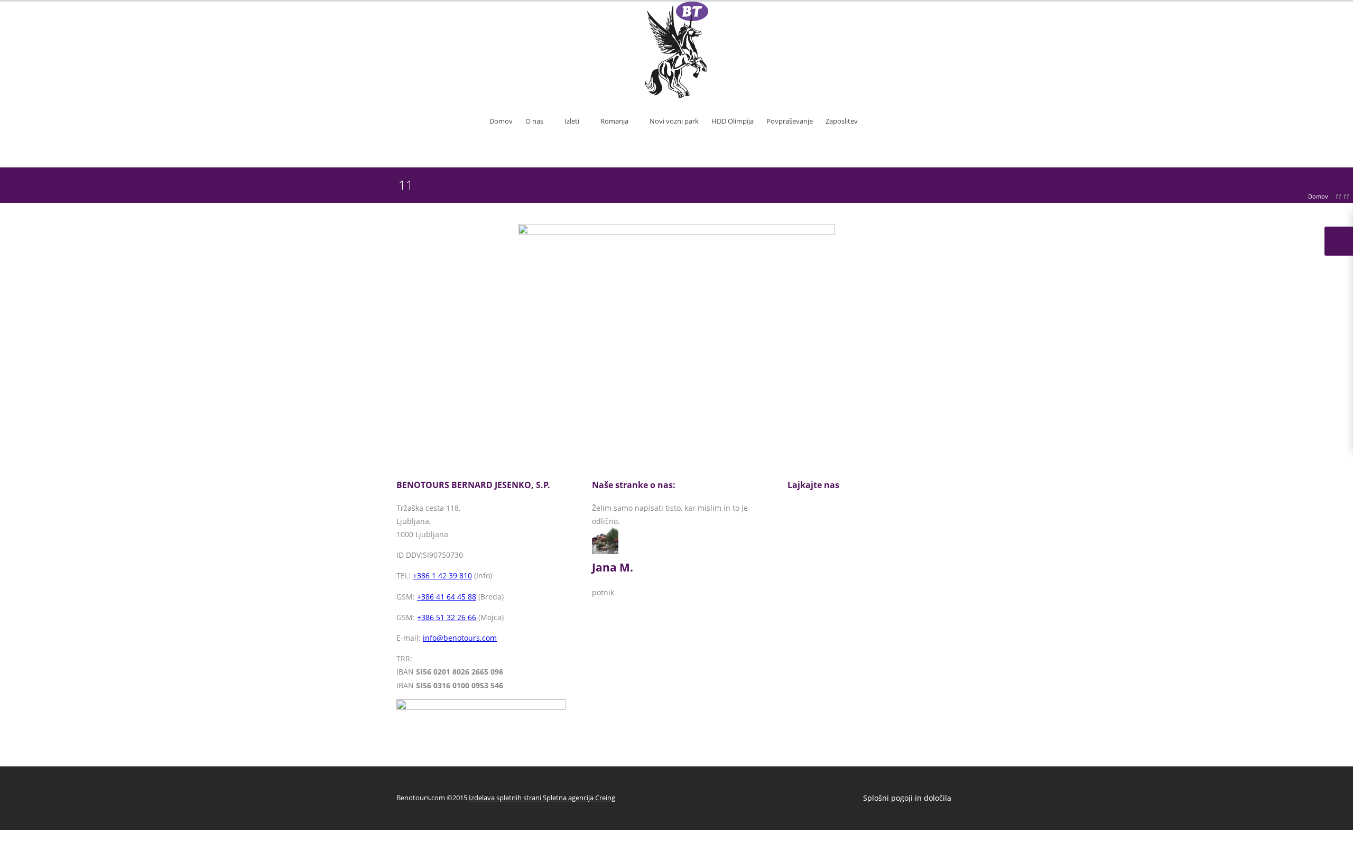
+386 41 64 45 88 (446, 597)
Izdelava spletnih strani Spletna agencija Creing (542, 797)
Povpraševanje (789, 121)
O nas (534, 121)
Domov (501, 121)
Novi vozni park (674, 121)
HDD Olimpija (732, 121)
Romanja (614, 121)
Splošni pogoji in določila (907, 798)
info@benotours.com (460, 638)
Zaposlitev (842, 121)
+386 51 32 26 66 (446, 617)
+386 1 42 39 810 (442, 575)
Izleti (571, 121)
